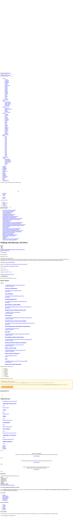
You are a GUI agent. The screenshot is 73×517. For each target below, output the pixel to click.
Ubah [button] (7, 256)
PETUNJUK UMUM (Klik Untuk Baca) (8, 278)
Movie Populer (5, 498)
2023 (6, 139)
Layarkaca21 (5, 515)
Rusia (6, 131)
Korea (6, 126)
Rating (6, 110)
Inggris (6, 122)
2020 (6, 142)
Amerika (6, 114)
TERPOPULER (6, 180)
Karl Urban (20, 264)
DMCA (6, 163)
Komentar (8, 485)
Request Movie (7, 160)
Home (1, 485)
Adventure (7, 80)
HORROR (5, 168)
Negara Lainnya (6, 134)
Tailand (6, 133)
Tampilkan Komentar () (7, 387)
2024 (6, 138)
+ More (4, 158)
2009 (6, 154)
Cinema (4, 197)
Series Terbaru (7, 101)
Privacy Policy (7, 162)
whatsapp (4, 448)
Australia (6, 115)
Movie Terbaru (5, 496)
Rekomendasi (7, 159)
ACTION (4, 166)
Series (4, 100)
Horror (6, 90)
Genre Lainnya (5, 99)
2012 (6, 150)
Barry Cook (6, 262)
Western (6, 98)
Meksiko (6, 128)
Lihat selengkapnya (4, 276)
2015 (6, 147)
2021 (6, 141)
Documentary (7, 85)
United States (2, 249)
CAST (4, 204)
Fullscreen (4, 193)
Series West (7, 105)
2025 (6, 137)
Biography (7, 82)
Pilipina (6, 129)
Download (5, 485)
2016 (6, 146)
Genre (4, 78)
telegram (4, 447)
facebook (4, 445)
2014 (6, 148)
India (6, 121)
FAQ (6, 164)
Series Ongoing (8, 102)
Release (6, 111)
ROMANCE (5, 171)
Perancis (6, 117)
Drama (6, 86)
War (6, 97)
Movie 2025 (5, 499)
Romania (6, 130)
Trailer (4, 195)
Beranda (4, 495)
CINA (4, 172)
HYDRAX (5, 205)
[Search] (11, 74)
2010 (6, 153)
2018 (6, 144)
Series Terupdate (6, 497)
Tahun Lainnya (5, 157)
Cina (6, 116)
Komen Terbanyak (8, 109)
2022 (6, 140)
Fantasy (6, 88)
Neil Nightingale (12, 262)
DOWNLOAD (3, 250)
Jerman (6, 118)
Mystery (6, 92)
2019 (6, 143)
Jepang (6, 124)
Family (6, 87)
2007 (6, 156)
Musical (6, 91)
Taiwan (6, 132)
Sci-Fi (6, 94)
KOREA (4, 175)
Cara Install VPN (8, 161)
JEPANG (4, 174)
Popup (4, 198)
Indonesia (6, 120)
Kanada (6, 125)
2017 (6, 145)
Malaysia (6, 127)
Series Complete (8, 103)
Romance (6, 93)
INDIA (4, 173)
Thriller (6, 96)
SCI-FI (4, 170)
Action (6, 79)
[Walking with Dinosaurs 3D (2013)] (7, 274)
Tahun (4, 135)
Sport (6, 95)
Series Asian (7, 104)
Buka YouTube (36, 469)
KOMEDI (4, 169)
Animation (7, 81)
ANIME (4, 167)
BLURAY (5, 177)
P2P (3, 202)
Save (9, 250)
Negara (4, 113)
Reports (4, 194)
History (6, 89)
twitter (4, 446)
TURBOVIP (5, 203)
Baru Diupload (7, 112)
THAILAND (5, 176)
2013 (6, 149)
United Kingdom (8, 249)
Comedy (6, 83)
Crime (6, 84)
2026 (6, 136)
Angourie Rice (24, 264)
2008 (6, 155)
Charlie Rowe (8, 264)
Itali (5, 123)
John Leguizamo (14, 264)
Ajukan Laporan (36, 462)
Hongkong (7, 119)
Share (7, 250)
